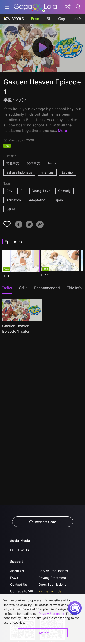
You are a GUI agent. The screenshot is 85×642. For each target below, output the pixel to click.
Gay (61, 18)
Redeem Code (45, 522)
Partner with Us (50, 591)
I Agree (42, 633)
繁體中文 (12, 163)
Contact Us (18, 584)
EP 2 (45, 275)
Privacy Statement (52, 578)
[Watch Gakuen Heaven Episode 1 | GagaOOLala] (35, 7)
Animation (13, 200)
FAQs (14, 578)
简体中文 (33, 163)
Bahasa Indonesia (19, 172)
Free (35, 18)
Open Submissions (52, 584)
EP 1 (5, 276)
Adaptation (37, 200)
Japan (58, 200)
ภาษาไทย (47, 172)
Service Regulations (53, 571)
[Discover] (68, 7)
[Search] (78, 6)
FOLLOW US (19, 550)
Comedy (64, 191)
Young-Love (41, 191)
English (53, 163)
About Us (17, 571)
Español (67, 172)
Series (10, 209)
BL (48, 18)
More (62, 130)
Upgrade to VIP (21, 591)
